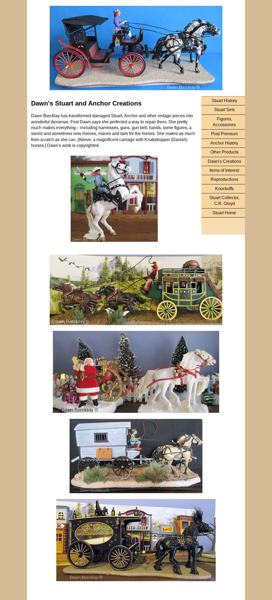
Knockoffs (224, 188)
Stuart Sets (224, 109)
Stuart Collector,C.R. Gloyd (224, 200)
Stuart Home (224, 213)
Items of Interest (224, 170)
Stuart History (224, 100)
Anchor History (224, 143)
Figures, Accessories (224, 122)
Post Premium (224, 134)
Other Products (224, 152)
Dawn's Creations (224, 161)
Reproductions (224, 179)
